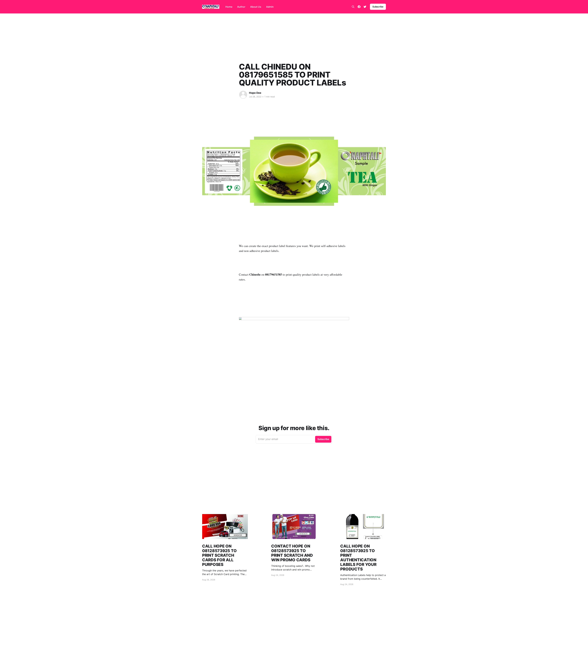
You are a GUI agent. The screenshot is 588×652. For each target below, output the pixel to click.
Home (228, 6)
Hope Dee (255, 92)
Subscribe (377, 6)
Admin (270, 6)
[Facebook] (359, 6)
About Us (255, 6)
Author (241, 6)
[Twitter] (365, 6)
